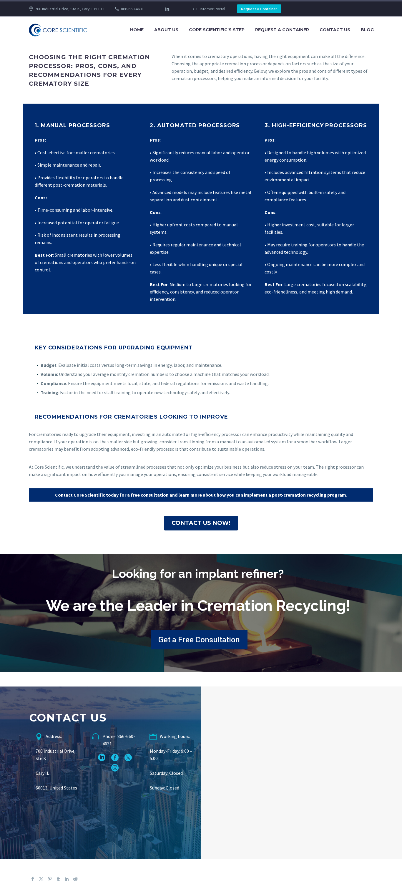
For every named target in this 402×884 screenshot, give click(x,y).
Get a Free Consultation (199, 639)
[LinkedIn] (167, 8)
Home (137, 29)
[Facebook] (32, 879)
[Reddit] (75, 879)
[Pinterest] (49, 879)
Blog (367, 29)
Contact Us (335, 29)
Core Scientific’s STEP (217, 29)
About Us (166, 29)
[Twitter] (41, 879)
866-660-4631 (132, 8)
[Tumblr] (58, 879)
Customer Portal (210, 8)
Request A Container (259, 8)
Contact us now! (201, 523)
